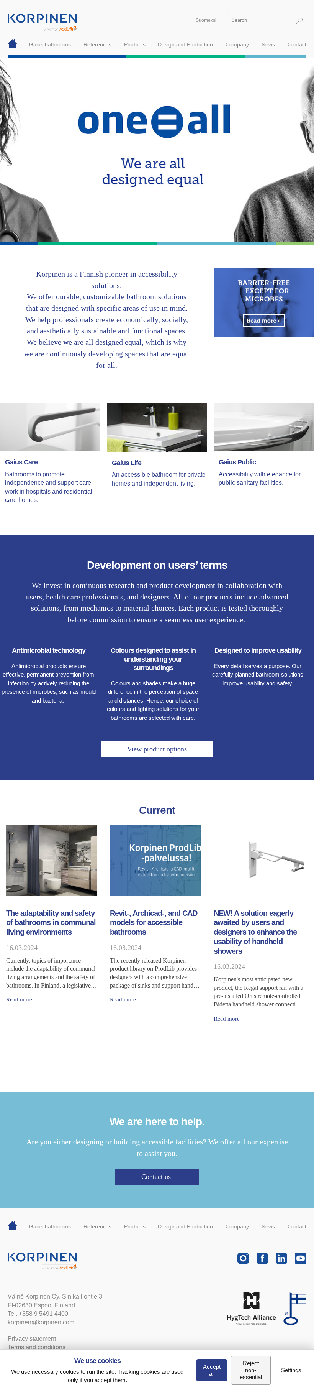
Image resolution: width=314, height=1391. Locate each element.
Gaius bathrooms (50, 44)
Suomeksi (206, 20)
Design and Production (185, 44)
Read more (19, 999)
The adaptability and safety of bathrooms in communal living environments (51, 922)
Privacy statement (32, 1338)
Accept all (212, 1370)
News (268, 44)
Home (12, 44)
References (97, 44)
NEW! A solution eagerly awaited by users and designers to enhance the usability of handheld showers (255, 932)
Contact (297, 44)
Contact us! (157, 1176)
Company (237, 44)
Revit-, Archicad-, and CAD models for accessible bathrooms (153, 922)
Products (135, 44)
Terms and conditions (36, 1347)
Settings (291, 1370)
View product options (157, 749)
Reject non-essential (251, 1370)
